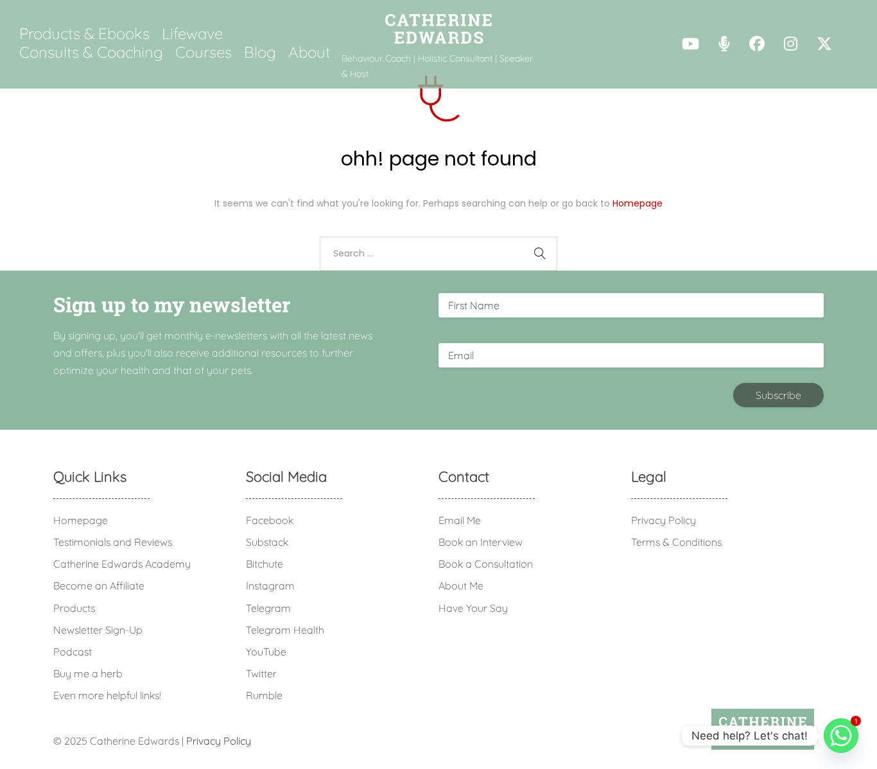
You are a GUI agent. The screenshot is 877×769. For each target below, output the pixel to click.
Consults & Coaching (91, 52)
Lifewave (192, 33)
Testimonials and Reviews (112, 542)
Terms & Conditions (676, 542)
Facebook (269, 520)
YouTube (266, 651)
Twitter (261, 673)
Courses (203, 52)
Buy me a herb (88, 673)
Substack (267, 542)
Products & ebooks (84, 33)
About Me (460, 585)
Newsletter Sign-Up (98, 629)
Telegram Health (285, 629)
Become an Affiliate (98, 585)
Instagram (270, 585)
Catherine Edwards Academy (122, 563)
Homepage (637, 203)
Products (74, 608)
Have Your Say (473, 608)
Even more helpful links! (107, 695)
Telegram (268, 608)
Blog (260, 52)
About (309, 52)
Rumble (264, 695)
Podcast (72, 651)
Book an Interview (480, 542)
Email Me (459, 520)
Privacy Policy (663, 520)
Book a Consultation (485, 563)
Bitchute (264, 563)
